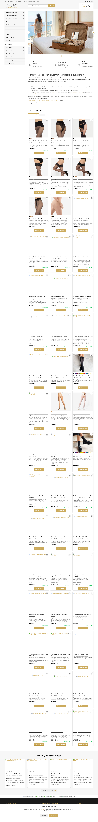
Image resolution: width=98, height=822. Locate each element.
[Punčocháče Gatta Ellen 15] (38, 207)
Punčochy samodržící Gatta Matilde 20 (38, 179)
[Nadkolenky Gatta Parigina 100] (61, 245)
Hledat (52, 6)
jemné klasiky (54, 92)
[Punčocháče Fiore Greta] (83, 682)
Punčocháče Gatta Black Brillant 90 (82, 496)
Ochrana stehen (10, 37)
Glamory (56, 100)
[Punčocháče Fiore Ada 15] (61, 720)
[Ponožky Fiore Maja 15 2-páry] (83, 642)
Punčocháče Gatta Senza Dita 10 (81, 218)
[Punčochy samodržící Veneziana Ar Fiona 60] (61, 602)
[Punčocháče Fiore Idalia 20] (61, 284)
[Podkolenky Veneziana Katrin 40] (83, 364)
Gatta (33, 100)
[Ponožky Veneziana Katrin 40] (83, 443)
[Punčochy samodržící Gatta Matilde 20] (38, 167)
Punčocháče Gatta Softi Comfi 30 (37, 257)
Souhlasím (53, 815)
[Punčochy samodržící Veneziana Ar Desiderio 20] (38, 602)
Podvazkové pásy (10, 22)
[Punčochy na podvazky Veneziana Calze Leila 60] (38, 402)
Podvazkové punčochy (11, 18)
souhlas (42, 809)
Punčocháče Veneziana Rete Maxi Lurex (38, 376)
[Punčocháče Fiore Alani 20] (38, 525)
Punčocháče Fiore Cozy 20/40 (36, 336)
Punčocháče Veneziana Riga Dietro (59, 336)
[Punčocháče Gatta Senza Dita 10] (83, 207)
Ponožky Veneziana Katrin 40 (80, 455)
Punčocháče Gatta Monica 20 (58, 141)
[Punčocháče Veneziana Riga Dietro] (61, 324)
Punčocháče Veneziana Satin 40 (59, 376)
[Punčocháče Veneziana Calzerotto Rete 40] (61, 443)
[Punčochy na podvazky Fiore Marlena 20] (83, 720)
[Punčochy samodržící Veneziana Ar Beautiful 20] (83, 563)
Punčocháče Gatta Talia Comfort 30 (38, 141)
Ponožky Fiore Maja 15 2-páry (80, 654)
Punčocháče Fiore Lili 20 (57, 694)
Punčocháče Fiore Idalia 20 (57, 296)
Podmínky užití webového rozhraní (50, 803)
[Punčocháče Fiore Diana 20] (38, 720)
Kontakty (7, 1)
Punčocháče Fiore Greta (79, 694)
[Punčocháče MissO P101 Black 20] (38, 443)
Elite (52, 100)
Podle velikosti (10, 57)
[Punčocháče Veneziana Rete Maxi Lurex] (38, 364)
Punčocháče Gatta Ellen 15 (35, 218)
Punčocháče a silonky (11, 12)
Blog (38, 1)
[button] (28, 32)
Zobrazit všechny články (47, 790)
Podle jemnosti (10, 54)
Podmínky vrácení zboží (81, 803)
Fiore (29, 100)
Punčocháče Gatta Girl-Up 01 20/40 (82, 141)
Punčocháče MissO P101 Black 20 (37, 455)
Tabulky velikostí (11, 803)
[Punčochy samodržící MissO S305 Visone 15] (38, 284)
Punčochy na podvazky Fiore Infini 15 (82, 296)
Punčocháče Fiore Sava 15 (57, 496)
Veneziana (38, 100)
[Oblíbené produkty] (85, 1)
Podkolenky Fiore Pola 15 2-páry (81, 536)
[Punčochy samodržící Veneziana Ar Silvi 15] (83, 324)
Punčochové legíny (11, 25)
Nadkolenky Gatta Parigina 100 (59, 257)
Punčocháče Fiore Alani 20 (35, 536)
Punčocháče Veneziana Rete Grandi (37, 575)
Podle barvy (9, 47)
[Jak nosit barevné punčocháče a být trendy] (83, 764)
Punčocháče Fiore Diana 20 (35, 732)
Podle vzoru (9, 50)
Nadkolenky (9, 28)
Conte (43, 100)
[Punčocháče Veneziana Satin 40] (61, 364)
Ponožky (8, 34)
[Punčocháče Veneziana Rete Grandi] (38, 563)
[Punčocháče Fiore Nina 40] (38, 682)
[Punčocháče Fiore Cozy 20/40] (38, 324)
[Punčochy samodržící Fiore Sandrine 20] (83, 602)
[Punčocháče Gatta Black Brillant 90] (83, 484)
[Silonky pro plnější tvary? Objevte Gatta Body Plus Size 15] (15, 764)
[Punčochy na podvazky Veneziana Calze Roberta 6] (38, 642)
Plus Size (37, 94)
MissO (48, 100)
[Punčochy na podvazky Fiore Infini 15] (83, 284)
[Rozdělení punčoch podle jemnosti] (60, 764)
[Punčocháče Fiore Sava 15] (61, 484)
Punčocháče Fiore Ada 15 (57, 732)
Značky (11, 1)
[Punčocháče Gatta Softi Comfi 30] (38, 245)
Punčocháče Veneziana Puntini (58, 536)
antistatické (74, 92)
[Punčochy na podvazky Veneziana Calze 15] (61, 642)
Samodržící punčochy (11, 15)
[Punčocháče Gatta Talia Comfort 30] (38, 129)
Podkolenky (9, 31)
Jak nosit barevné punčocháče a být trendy (82, 774)
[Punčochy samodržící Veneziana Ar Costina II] (38, 484)
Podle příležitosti (10, 63)
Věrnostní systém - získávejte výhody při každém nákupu (37, 774)
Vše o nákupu (18, 1)
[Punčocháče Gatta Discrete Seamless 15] (83, 245)
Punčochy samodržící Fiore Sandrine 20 (82, 614)
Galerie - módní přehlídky (29, 1)
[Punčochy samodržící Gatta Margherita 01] (61, 167)
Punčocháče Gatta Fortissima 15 (59, 218)
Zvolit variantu (39, 153)
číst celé (14, 785)
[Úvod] (16, 6)
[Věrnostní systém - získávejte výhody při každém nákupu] (37, 764)
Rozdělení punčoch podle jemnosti (58, 774)
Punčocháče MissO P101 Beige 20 (59, 414)
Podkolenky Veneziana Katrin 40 (81, 376)
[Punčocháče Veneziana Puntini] (61, 525)
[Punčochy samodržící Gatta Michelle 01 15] (83, 167)
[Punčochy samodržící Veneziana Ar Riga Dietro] (61, 563)
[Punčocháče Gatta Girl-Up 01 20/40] (83, 129)
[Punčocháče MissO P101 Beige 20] (61, 402)
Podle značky (9, 60)
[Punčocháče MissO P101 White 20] (83, 402)
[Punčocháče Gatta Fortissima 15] (61, 207)
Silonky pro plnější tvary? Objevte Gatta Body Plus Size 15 (14, 775)
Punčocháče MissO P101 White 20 (81, 414)
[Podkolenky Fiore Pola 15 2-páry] (83, 525)
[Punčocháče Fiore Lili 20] (61, 682)
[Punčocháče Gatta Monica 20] (61, 129)
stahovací (81, 92)
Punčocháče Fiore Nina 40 (35, 694)
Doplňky (8, 40)
